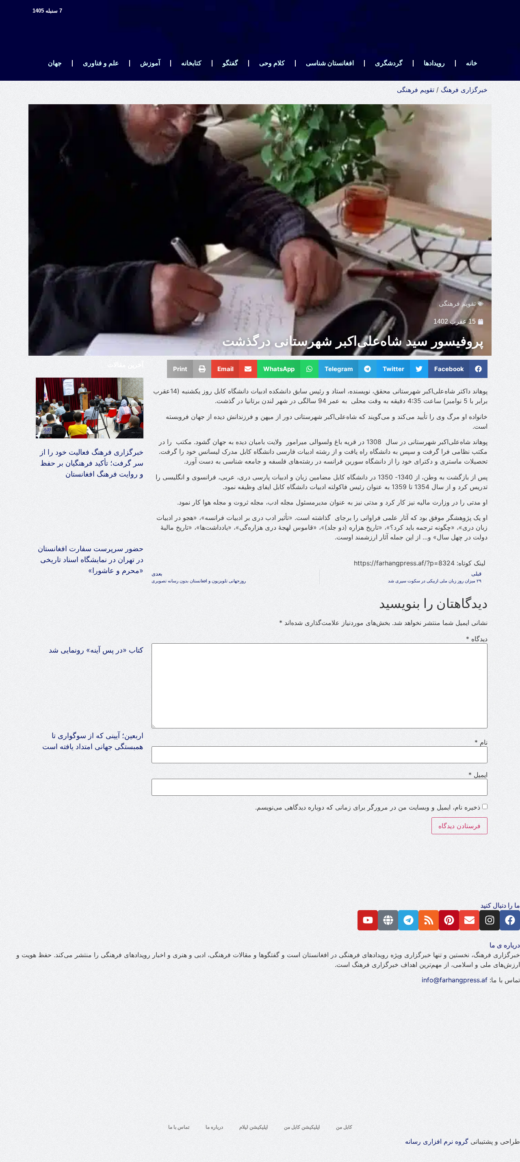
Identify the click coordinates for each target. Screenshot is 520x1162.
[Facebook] (510, 920)
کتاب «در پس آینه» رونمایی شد (96, 650)
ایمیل (478, 774)
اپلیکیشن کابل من (302, 1127)
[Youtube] (368, 920)
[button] (458, 369)
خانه (471, 63)
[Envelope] (469, 920)
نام (481, 742)
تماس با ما (178, 1127)
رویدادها (434, 63)
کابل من (344, 1127)
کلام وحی (272, 63)
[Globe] (388, 920)
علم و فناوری (101, 63)
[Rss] (428, 920)
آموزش (150, 63)
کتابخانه (191, 63)
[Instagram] (489, 920)
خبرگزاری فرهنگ (464, 90)
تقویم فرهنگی (415, 90)
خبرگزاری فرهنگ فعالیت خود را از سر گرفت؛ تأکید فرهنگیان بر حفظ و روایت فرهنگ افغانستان (91, 463)
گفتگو (230, 63)
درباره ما (214, 1127)
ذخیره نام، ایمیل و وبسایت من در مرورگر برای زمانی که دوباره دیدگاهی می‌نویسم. (367, 807)
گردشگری (389, 63)
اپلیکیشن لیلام (253, 1127)
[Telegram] (408, 920)
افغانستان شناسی (330, 63)
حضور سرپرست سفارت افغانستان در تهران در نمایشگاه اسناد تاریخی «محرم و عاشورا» (90, 559)
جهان (55, 63)
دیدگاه (477, 639)
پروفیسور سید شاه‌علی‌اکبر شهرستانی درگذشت (352, 341)
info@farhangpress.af (455, 980)
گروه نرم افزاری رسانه (436, 1141)
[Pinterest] (449, 920)
